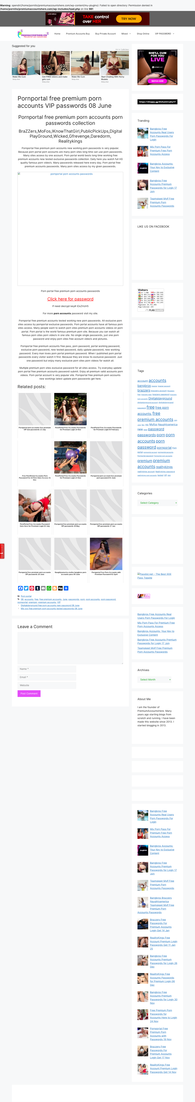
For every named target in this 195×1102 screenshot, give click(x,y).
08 (22, 599)
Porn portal (26, 596)
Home (57, 33)
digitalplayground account (147, 402)
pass (145, 430)
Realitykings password (165, 472)
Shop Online (143, 33)
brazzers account (159, 391)
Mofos (153, 424)
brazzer (154, 386)
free (36, 599)
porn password (108, 599)
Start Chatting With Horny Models (113, 78)
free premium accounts (50, 599)
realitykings (164, 467)
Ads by (122, 49)
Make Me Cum (19, 77)
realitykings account (146, 472)
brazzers (143, 390)
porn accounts (93, 599)
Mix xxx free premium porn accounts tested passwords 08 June (51, 608)
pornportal (23, 602)
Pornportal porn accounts (163, 456)
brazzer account (164, 386)
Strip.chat (16, 79)
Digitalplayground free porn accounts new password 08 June (50, 605)
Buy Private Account (105, 33)
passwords (73, 599)
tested (160, 475)
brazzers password (160, 394)
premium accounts (47, 602)
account (142, 381)
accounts (29, 599)
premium (33, 602)
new (140, 429)
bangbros (144, 385)
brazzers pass (146, 395)
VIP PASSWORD (163, 33)
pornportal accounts (165, 452)
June (65, 599)
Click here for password (70, 298)
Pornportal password (145, 456)
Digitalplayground (160, 398)
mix (147, 424)
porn (82, 599)
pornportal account (150, 452)
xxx (169, 475)
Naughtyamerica (167, 424)
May (143, 425)
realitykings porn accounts (147, 475)
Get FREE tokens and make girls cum (55, 78)
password (156, 429)
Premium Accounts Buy (78, 33)
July (175, 420)
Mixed (124, 33)
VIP (59, 602)
